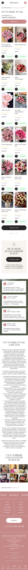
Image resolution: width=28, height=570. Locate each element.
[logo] (14, 3)
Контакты (20, 512)
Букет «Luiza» (5, 110)
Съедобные (7, 510)
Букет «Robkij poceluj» (5, 78)
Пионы (7, 504)
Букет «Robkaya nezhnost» (6, 210)
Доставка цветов (6, 8)
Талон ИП (14, 554)
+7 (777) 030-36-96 (2, 3)
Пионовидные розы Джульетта (6, 45)
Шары (21, 504)
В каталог (14, 520)
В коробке (7, 507)
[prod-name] (7, 34)
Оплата (21, 510)
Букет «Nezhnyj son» (6, 178)
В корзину (2, 56)
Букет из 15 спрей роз (20, 145)
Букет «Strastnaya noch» (20, 210)
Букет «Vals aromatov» (18, 178)
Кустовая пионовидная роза (19, 111)
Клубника (7, 512)
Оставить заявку (14, 259)
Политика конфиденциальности (14, 561)
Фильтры (14, 21)
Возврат (20, 507)
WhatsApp (9, 56)
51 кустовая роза (6, 144)
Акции (21, 502)
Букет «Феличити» (20, 45)
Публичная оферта (14, 552)
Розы (7, 502)
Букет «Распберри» (19, 78)
